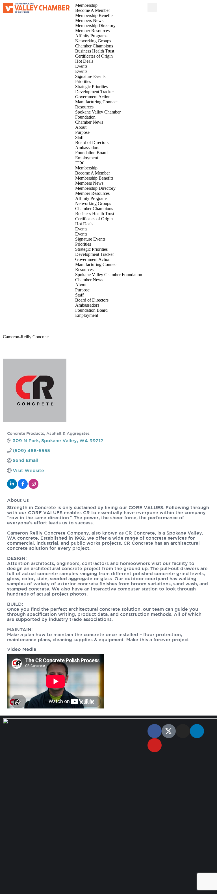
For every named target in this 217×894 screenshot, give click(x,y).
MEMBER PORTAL (22, 326)
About (80, 127)
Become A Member (92, 10)
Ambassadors (87, 147)
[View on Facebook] (23, 487)
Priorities (83, 81)
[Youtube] (154, 745)
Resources (84, 106)
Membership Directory (95, 25)
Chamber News (89, 122)
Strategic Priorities (91, 86)
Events (81, 66)
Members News (89, 20)
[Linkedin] (197, 731)
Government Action (92, 96)
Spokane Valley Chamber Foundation (108, 274)
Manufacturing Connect (96, 101)
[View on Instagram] (33, 487)
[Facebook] (154, 731)
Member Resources (92, 30)
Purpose (82, 132)
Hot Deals (84, 61)
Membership (86, 5)
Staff (79, 137)
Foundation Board (91, 152)
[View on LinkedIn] (12, 487)
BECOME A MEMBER (133, 326)
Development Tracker (94, 91)
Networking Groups (93, 40)
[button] (108, 162)
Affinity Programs (91, 35)
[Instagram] (183, 731)
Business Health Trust (94, 51)
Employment (86, 157)
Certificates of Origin (94, 56)
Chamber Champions (94, 45)
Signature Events (90, 76)
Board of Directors (91, 142)
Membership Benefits (94, 15)
